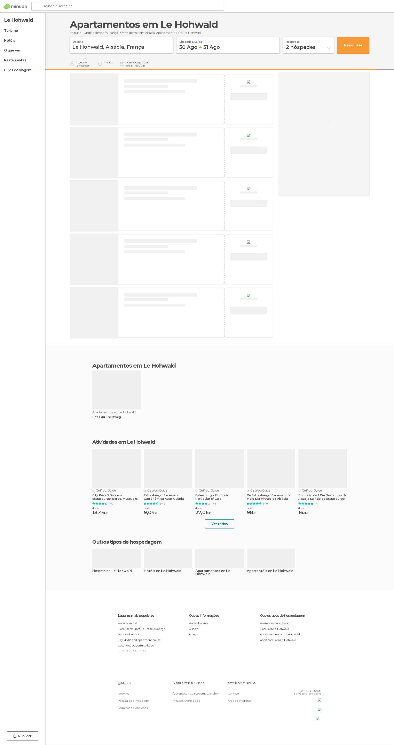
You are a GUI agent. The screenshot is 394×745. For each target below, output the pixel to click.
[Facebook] (298, 685)
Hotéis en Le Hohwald (162, 571)
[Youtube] (318, 685)
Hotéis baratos (198, 623)
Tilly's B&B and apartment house (139, 640)
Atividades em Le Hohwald (123, 442)
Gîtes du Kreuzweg (106, 417)
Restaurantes (15, 60)
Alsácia (193, 628)
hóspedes (293, 40)
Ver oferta (249, 97)
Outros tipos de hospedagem (282, 616)
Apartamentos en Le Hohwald (212, 572)
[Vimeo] (311, 685)
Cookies (123, 693)
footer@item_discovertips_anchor (196, 693)
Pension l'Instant (128, 634)
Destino (78, 40)
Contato (233, 693)
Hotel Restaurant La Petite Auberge (141, 628)
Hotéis (9, 40)
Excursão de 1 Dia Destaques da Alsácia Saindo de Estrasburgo (322, 497)
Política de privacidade (133, 700)
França (193, 634)
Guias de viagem (17, 70)
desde (95, 508)
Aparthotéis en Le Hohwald (270, 571)
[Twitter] (304, 685)
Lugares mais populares (136, 616)
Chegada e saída (190, 40)
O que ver (12, 50)
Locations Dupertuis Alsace (136, 645)
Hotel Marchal (127, 623)
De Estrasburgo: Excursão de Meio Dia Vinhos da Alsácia (268, 497)
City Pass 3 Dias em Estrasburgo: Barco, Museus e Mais (114, 497)
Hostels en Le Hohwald (112, 571)
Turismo (11, 31)
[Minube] (15, 6)
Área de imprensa (240, 700)
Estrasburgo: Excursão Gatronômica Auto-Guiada (164, 497)
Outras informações (204, 616)
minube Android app (186, 700)
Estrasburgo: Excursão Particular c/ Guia (212, 497)
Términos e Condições (133, 707)
